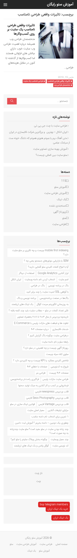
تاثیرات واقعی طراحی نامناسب (59, 81)
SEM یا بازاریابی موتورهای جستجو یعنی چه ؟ (46, 261)
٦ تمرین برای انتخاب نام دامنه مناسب (49, 417)
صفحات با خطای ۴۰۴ (37, 367)
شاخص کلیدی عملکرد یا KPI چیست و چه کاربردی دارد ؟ (40, 361)
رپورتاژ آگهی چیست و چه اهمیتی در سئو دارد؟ (45, 348)
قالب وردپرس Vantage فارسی (53, 404)
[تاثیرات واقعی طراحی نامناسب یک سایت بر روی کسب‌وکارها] (55, 41)
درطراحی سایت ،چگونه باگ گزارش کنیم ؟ (48, 336)
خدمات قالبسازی (60, 329)
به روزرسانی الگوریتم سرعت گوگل (52, 304)
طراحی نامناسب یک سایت (33, 81)
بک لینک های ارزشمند (22, 304)
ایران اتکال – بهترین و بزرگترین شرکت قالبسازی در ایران (38, 132)
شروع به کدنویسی (59, 367)
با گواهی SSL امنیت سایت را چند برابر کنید (47, 292)
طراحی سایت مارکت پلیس (55, 379)
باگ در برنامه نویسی (58, 286)
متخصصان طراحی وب (62, 85)
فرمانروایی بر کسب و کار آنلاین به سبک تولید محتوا (43, 386)
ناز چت (38, 473)
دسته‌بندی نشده (57, 206)
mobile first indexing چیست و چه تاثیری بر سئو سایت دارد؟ (40, 252)
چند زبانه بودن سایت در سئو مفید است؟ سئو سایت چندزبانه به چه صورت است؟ (39, 431)
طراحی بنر (40, 373)
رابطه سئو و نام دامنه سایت (55, 342)
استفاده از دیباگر (26, 273)
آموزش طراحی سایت (55, 193)
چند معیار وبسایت (59, 439)
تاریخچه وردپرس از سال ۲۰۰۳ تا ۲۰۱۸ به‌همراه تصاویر (42, 317)
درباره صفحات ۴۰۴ (40, 329)
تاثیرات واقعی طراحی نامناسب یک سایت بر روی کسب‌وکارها (21, 30)
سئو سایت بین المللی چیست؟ (51, 155)
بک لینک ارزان (60, 518)
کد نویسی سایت (60, 446)
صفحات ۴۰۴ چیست (58, 373)
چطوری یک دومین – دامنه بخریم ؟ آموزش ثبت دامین (41, 423)
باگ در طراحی (38, 286)
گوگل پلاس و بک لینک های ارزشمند (31, 446)
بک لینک (61, 199)
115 (63, 181)
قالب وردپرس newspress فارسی (51, 392)
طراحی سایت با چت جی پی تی (50, 126)
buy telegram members (54, 504)
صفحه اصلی (61, 544)
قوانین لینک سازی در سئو (22, 404)
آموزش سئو (60, 187)
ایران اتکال (16, 279)
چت (38, 481)
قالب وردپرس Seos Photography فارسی (47, 398)
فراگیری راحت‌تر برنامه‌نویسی (24, 379)
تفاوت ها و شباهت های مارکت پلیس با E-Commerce (41, 323)
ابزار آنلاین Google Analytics (53, 273)
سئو (64, 218)
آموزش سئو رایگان (60, 4)
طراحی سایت (59, 224)
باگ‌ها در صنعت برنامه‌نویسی (54, 298)
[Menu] (5, 4)
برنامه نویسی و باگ (26, 298)
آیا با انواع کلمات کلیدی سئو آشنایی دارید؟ (48, 267)
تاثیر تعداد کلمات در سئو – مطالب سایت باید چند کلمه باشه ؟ (38, 311)
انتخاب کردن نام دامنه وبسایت (40, 279)
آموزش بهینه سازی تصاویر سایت (50, 149)
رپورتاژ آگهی (59, 212)
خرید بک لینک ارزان (57, 509)
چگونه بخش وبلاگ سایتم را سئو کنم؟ (29, 439)
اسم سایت (63, 279)
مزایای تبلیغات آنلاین (58, 410)
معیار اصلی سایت (35, 410)
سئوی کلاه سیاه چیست (57, 354)
